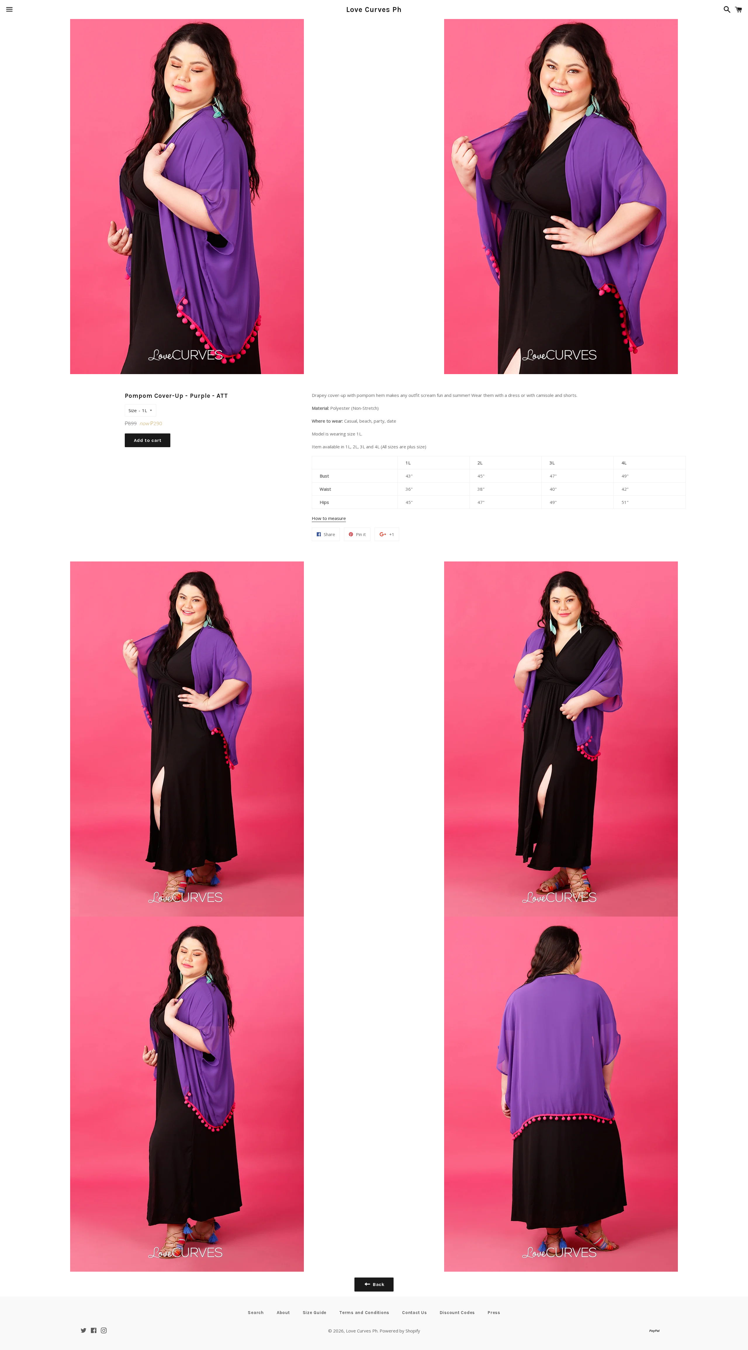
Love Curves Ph (374, 9)
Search (256, 1312)
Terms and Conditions (364, 1312)
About (283, 1312)
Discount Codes (457, 1312)
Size (133, 410)
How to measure (329, 518)
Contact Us (414, 1312)
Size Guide (315, 1312)
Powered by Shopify (400, 1331)
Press (494, 1312)
